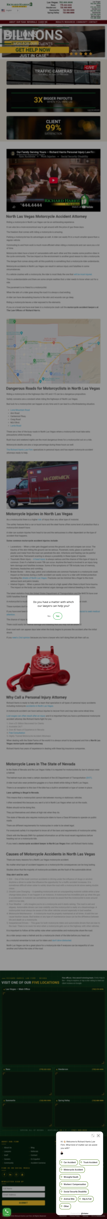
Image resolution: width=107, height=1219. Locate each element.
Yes (57, 616)
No (48, 616)
